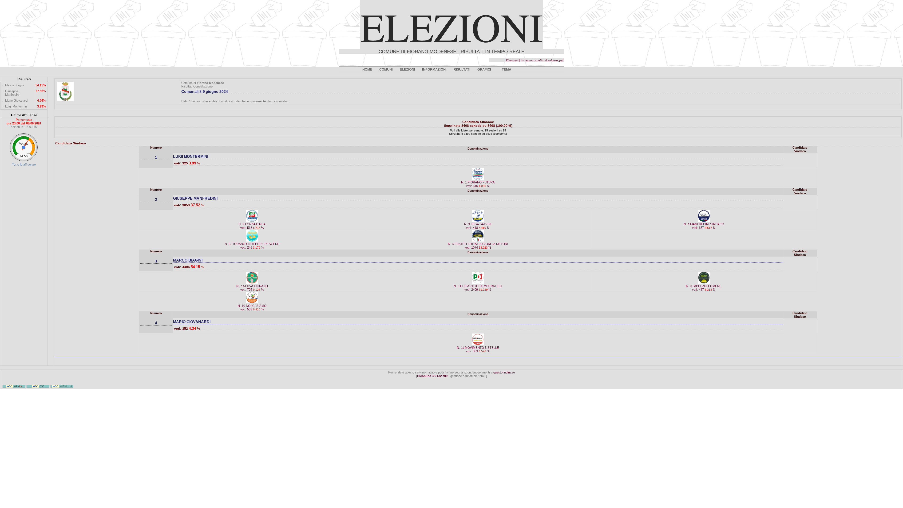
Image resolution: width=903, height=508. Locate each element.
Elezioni (451, 26)
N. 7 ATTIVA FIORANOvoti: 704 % (252, 287)
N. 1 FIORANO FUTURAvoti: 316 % (478, 184)
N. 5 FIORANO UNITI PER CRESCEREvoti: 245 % (252, 245)
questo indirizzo (504, 372)
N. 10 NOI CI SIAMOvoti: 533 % (252, 307)
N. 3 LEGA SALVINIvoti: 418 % (477, 226)
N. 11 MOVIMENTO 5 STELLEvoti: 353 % (478, 349)
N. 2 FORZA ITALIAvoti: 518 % (251, 226)
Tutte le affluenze (24, 164)
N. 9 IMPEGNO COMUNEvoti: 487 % (703, 287)
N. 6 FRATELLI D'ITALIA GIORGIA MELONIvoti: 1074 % (478, 245)
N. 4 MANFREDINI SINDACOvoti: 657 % (704, 226)
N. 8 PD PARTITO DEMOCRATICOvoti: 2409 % (478, 287)
